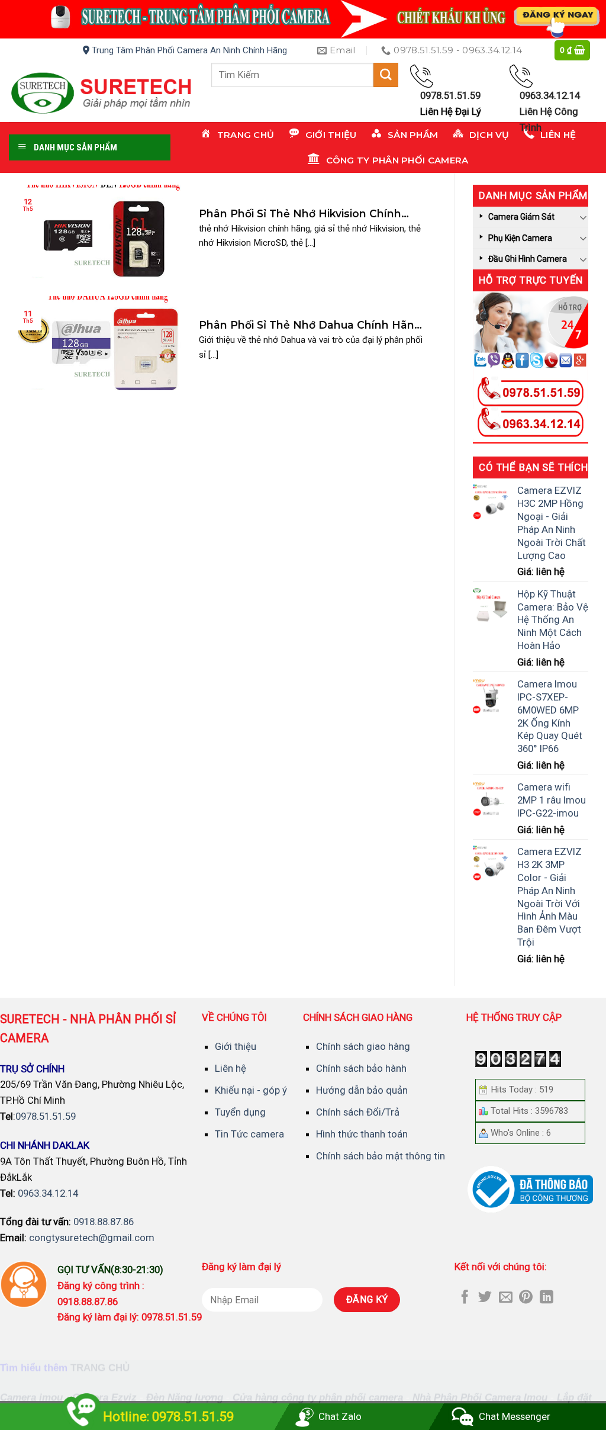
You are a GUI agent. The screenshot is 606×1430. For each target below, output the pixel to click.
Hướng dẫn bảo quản (362, 1090)
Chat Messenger (514, 1416)
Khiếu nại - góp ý (251, 1090)
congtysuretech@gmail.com (91, 1237)
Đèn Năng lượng (184, 1397)
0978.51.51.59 (45, 1116)
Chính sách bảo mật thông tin (380, 1156)
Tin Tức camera (249, 1134)
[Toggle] (583, 217)
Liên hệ (230, 1068)
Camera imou (31, 1397)
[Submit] (385, 75)
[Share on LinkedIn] (546, 1298)
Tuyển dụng (240, 1112)
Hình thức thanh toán (362, 1134)
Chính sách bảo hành (361, 1068)
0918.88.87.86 (103, 1221)
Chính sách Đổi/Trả (357, 1112)
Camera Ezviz (104, 1397)
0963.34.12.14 (48, 1193)
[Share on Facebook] (465, 1298)
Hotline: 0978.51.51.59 (168, 1416)
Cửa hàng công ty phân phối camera (318, 1397)
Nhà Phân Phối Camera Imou (479, 1397)
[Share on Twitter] (485, 1298)
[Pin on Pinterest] (526, 1298)
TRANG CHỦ (100, 1368)
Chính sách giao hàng (363, 1046)
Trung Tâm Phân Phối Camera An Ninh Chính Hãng (188, 50)
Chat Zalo (340, 1416)
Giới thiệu (235, 1046)
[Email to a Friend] (505, 1298)
